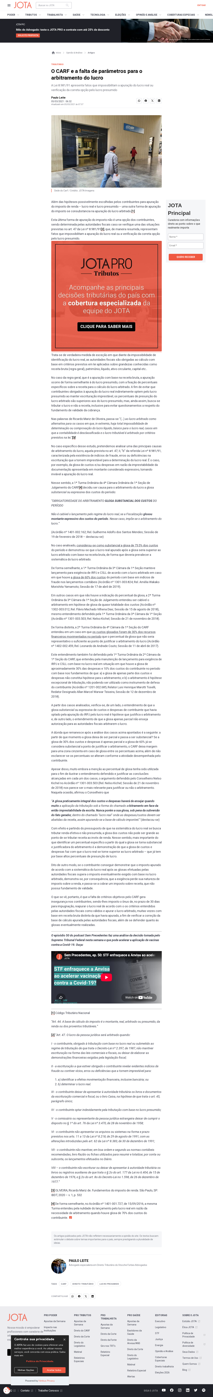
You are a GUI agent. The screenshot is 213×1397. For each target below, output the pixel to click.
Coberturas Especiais (161, 1359)
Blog (184, 1370)
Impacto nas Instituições (50, 1329)
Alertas (131, 1376)
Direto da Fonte (109, 1340)
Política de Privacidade (188, 1335)
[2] (102, 229)
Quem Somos (189, 1364)
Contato (25, 1390)
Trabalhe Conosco (48, 1390)
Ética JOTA (188, 1327)
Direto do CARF (82, 1330)
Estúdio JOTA (189, 1321)
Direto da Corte (82, 1336)
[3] (53, 1190)
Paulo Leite (58, 97)
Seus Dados (188, 1352)
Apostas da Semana (54, 1321)
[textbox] (51, 5)
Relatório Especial (105, 1354)
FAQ (9, 1390)
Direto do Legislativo (79, 1344)
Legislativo (160, 1327)
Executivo (160, 1321)
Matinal (78, 1352)
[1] (133, 211)
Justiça (159, 1339)
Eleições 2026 (162, 1372)
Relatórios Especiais (79, 1360)
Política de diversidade (188, 1344)
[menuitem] (13, 15)
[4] (80, 487)
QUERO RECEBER (186, 257)
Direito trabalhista (164, 1366)
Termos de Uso (190, 1358)
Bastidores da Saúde (134, 1332)
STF (157, 1333)
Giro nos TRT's (108, 1346)
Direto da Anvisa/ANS (133, 1342)
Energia (159, 1345)
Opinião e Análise (164, 1351)
